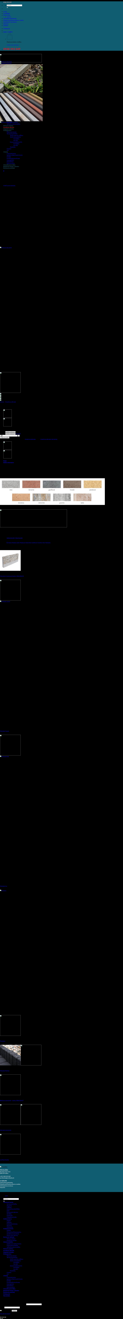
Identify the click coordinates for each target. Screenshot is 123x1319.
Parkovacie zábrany (12, 1212)
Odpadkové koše (11, 1217)
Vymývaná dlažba (12, 1204)
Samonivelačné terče (16, 1266)
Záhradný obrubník (5, 1130)
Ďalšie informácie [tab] (8, 462)
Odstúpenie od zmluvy (10, 22)
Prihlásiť (14, 1310)
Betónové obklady (8, 1237)
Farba (2, 433)
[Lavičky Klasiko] (10, 1154)
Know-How (6, 15)
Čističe (9, 1280)
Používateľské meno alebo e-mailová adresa (13, 1304)
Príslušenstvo (7, 1254)
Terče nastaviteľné (15, 1261)
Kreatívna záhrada (10, 402)
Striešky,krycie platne (13, 1234)
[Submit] (7, 7)
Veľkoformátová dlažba (13, 1247)
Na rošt (15, 1264)
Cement (9, 1272)
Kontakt (5, 25)
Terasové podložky (12, 1257)
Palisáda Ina (3, 886)
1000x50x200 (11, 538)
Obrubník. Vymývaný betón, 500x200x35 (12, 576)
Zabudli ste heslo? (5, 1313)
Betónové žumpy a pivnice (11, 1290)
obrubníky (54, 439)
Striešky (9, 1214)
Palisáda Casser (4, 731)
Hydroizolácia (11, 1287)
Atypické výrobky (8, 1252)
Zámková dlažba (8, 1242)
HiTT (6, 1196)
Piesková (22, 542)
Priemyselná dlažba (12, 1245)
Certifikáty (6, 13)
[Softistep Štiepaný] (7, 426)
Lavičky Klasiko (4, 1160)
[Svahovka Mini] (7, 417)
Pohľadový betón (8, 1228)
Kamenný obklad (11, 1240)
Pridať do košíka (5, 437)
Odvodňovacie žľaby (9, 1289)
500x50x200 (19, 538)
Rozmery (2, 431)
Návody (9, 17)
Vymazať (18, 433)
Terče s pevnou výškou (16, 1259)
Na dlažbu (16, 1262)
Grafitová (34, 542)
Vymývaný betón (8, 1202)
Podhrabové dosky (12, 1224)
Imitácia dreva (7, 1219)
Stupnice (9, 1205)
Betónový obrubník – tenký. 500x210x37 (12, 1100)
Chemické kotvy (11, 1277)
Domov (2, 402)
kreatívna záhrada (46, 439)
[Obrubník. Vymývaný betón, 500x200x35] (10, 570)
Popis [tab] (5, 461)
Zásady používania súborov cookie (13, 20)
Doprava (5, 23)
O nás (5, 11)
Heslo (2, 1307)
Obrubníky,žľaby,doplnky (14, 1232)
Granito (39, 542)
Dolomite (28, 542)
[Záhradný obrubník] (20, 1124)
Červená (9, 542)
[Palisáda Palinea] (20, 1065)
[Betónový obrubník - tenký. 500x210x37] (10, 1094)
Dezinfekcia (10, 1285)
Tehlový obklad (11, 1239)
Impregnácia (10, 1284)
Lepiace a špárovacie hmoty (15, 1279)
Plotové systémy (8, 1248)
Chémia (5, 1275)
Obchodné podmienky (10, 18)
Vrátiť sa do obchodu (13, 45)
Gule (8, 1210)
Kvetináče (9, 1215)
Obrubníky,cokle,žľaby (13, 1209)
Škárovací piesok (11, 1256)
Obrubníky (10, 1227)
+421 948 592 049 (5, 1176)
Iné (8, 1274)
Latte (17, 542)
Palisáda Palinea (4, 1071)
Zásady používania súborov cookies (10, 1184)
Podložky (12, 1271)
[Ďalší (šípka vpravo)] (2, 1318)
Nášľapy (9, 1207)
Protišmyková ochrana (13, 1282)
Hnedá (14, 542)
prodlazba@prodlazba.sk (7, 1178)
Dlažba (9, 1220)
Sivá (44, 542)
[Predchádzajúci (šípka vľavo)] (0, 1318)
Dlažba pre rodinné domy (14, 1243)
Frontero (2, 1041)
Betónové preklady (9, 1292)
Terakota (47, 542)
